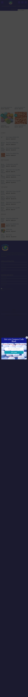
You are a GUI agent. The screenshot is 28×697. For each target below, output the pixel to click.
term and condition (18, 355)
